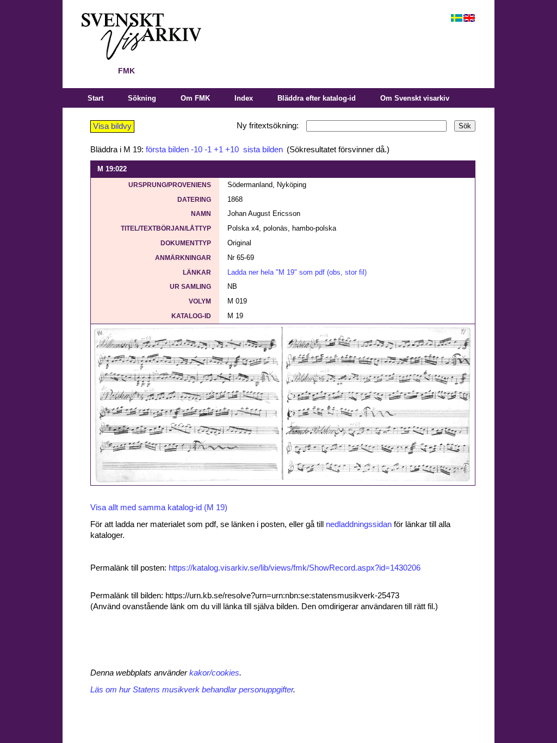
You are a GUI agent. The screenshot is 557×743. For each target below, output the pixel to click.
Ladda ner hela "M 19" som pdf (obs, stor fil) (297, 272)
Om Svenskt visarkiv (414, 98)
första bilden (167, 149)
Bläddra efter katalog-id (316, 98)
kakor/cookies (214, 672)
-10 (196, 149)
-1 (208, 149)
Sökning (142, 98)
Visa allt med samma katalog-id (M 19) (158, 507)
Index (243, 98)
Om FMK (195, 98)
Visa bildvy (112, 126)
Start (95, 98)
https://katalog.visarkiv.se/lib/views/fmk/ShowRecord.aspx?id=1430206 (294, 568)
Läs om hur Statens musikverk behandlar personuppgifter (191, 689)
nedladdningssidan (359, 524)
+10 (232, 149)
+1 (218, 149)
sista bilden (262, 149)
